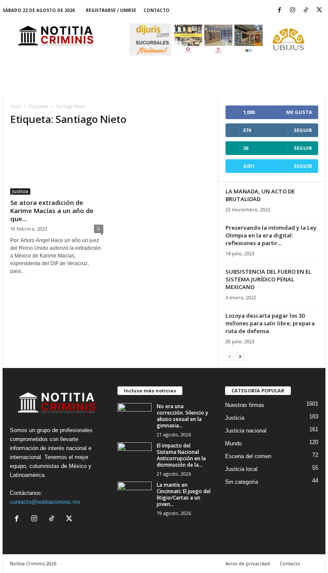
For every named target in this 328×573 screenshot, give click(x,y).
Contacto (157, 10)
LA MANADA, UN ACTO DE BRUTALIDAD (260, 195)
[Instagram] (292, 10)
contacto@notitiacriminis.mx (45, 502)
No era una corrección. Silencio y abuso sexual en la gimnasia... (182, 416)
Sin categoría (241, 482)
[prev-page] (230, 356)
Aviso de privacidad (248, 563)
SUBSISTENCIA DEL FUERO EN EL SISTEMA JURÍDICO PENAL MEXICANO (268, 279)
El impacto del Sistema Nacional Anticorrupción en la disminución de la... (181, 455)
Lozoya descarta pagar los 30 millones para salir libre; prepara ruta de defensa (270, 323)
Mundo (233, 443)
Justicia (20, 191)
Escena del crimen (248, 456)
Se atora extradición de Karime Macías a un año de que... (52, 210)
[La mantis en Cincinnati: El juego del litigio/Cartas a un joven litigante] (134, 494)
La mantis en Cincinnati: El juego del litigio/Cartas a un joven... (184, 494)
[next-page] (240, 356)
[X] (319, 10)
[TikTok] (306, 10)
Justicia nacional (245, 430)
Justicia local (241, 469)
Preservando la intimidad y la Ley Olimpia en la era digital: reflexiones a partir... (271, 235)
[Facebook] (279, 10)
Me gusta (299, 112)
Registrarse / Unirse (111, 10)
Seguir (303, 130)
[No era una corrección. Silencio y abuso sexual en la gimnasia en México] (134, 416)
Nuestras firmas (244, 405)
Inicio (15, 106)
